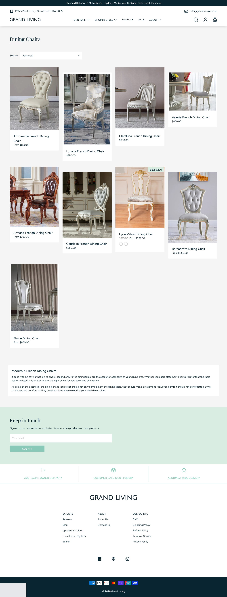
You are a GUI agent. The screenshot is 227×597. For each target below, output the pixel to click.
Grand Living (118, 591)
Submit (27, 448)
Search (66, 541)
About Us (103, 519)
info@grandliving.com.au (203, 11)
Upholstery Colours (73, 530)
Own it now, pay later (74, 536)
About (153, 19)
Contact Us (104, 524)
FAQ (135, 519)
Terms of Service (142, 536)
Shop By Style (104, 19)
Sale (141, 19)
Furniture (79, 19)
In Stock (127, 19)
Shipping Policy (141, 524)
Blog (65, 524)
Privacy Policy (140, 541)
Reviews (67, 519)
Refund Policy (140, 530)
